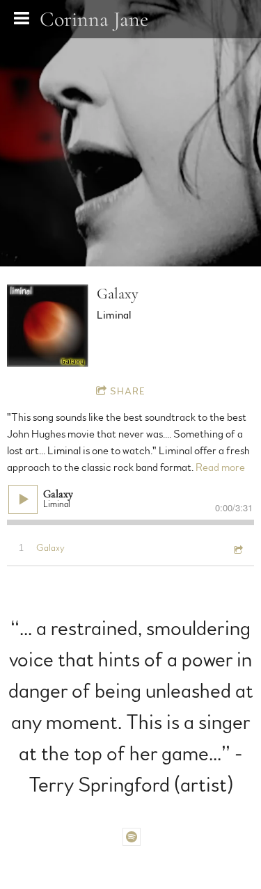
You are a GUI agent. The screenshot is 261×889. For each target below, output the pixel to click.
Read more (220, 467)
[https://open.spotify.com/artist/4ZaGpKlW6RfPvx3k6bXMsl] (131, 837)
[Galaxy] (47, 325)
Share (127, 392)
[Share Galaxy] (237, 549)
